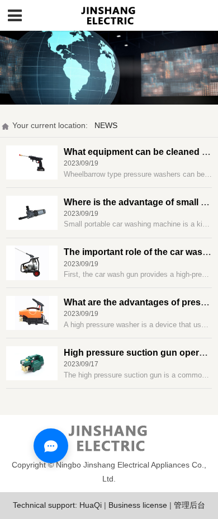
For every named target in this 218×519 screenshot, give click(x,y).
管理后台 (189, 505)
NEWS (105, 125)
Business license (137, 505)
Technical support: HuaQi (57, 505)
